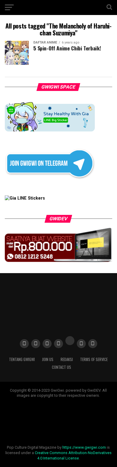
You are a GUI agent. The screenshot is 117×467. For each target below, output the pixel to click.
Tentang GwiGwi (22, 359)
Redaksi (67, 359)
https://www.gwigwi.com (84, 447)
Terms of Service (94, 359)
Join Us (47, 359)
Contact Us (61, 367)
